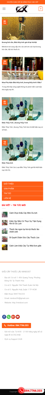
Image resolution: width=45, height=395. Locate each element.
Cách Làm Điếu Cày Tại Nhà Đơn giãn (25, 246)
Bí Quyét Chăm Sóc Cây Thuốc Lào (24, 237)
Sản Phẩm (9, 188)
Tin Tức (7, 193)
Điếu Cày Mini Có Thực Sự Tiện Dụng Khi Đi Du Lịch (25, 222)
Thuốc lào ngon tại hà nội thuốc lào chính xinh (24, 230)
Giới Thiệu (9, 184)
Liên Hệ (7, 198)
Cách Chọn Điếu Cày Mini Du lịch (23, 213)
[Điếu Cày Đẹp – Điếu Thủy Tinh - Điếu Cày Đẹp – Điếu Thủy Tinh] (22, 8)
